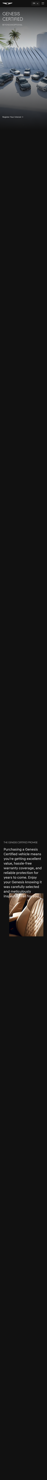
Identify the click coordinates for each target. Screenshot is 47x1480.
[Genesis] (7, 3)
